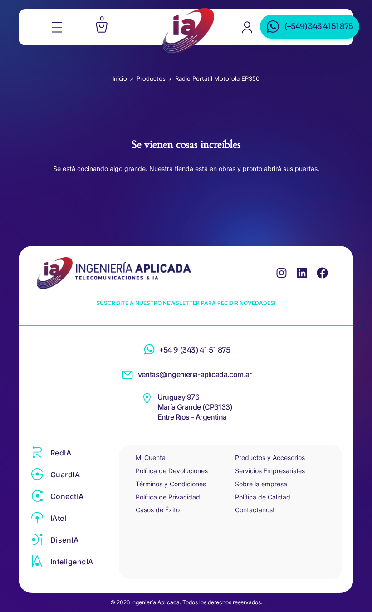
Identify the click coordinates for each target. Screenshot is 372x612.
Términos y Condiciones (171, 484)
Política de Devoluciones (172, 471)
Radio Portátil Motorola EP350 (217, 78)
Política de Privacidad (168, 497)
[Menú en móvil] (57, 27)
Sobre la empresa (261, 484)
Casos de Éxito (158, 510)
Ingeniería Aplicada (188, 31)
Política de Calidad (262, 497)
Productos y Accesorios (270, 457)
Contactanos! (254, 510)
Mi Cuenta (151, 457)
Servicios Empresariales (270, 471)
